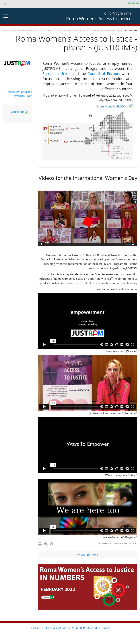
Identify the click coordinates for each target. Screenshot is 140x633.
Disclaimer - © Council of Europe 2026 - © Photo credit (64, 628)
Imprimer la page (40, 543)
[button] (70, 4)
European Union (57, 73)
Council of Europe (103, 73)
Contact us (18, 111)
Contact (105, 628)
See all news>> (87, 554)
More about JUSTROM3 (111, 106)
